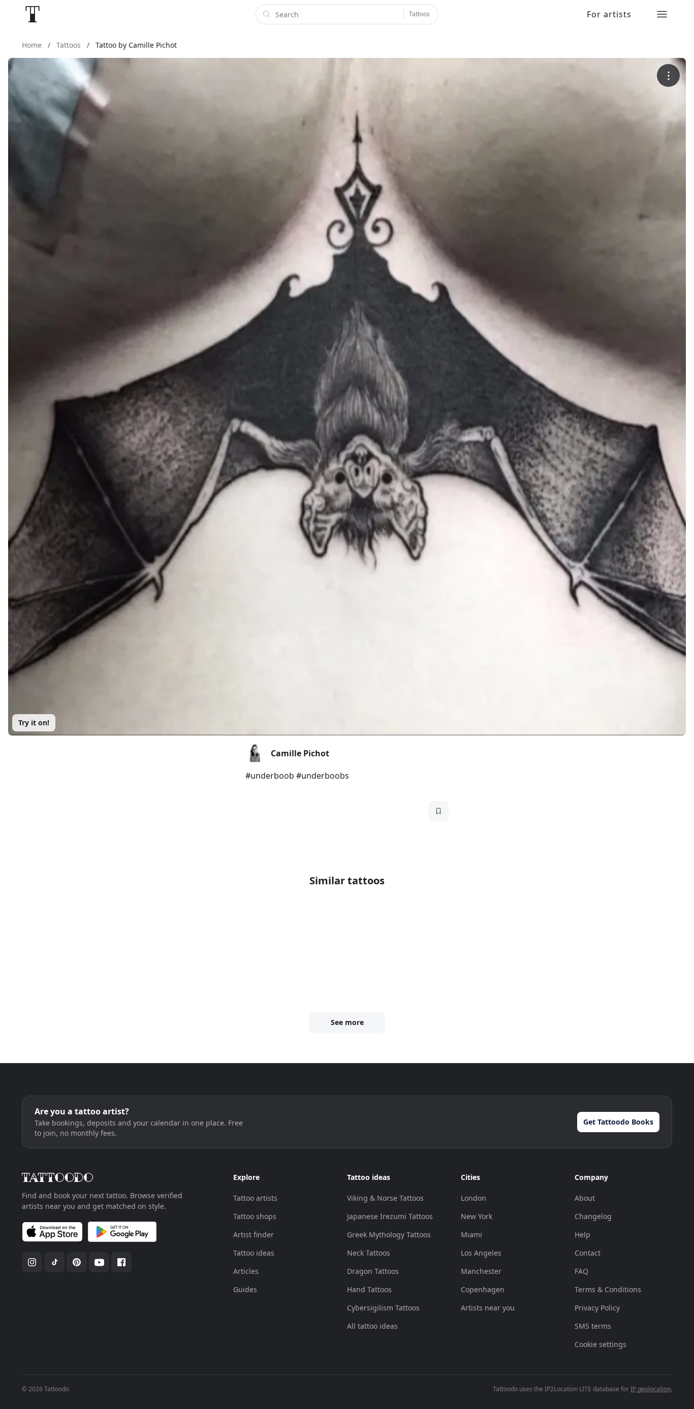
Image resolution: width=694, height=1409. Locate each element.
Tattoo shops (254, 1216)
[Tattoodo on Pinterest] (77, 1262)
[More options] (668, 75)
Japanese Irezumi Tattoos (390, 1216)
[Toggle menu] (662, 14)
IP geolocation (650, 1389)
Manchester (481, 1271)
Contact (588, 1253)
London (473, 1198)
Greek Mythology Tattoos (389, 1234)
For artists (609, 14)
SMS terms (593, 1326)
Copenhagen (482, 1289)
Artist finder (253, 1234)
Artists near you (488, 1307)
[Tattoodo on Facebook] (121, 1262)
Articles (246, 1271)
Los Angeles (481, 1253)
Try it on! (33, 722)
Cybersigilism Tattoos (383, 1307)
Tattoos (419, 14)
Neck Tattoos (368, 1253)
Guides (245, 1289)
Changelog (593, 1216)
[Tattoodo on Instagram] (32, 1262)
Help (582, 1234)
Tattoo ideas (253, 1253)
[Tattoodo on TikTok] (54, 1262)
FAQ (581, 1271)
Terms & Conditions (608, 1289)
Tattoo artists (255, 1198)
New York (476, 1216)
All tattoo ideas (372, 1326)
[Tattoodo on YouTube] (99, 1262)
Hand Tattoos (369, 1289)
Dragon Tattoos (373, 1271)
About (585, 1198)
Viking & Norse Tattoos (385, 1198)
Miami (471, 1234)
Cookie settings (600, 1344)
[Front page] (32, 14)
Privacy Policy (597, 1307)
